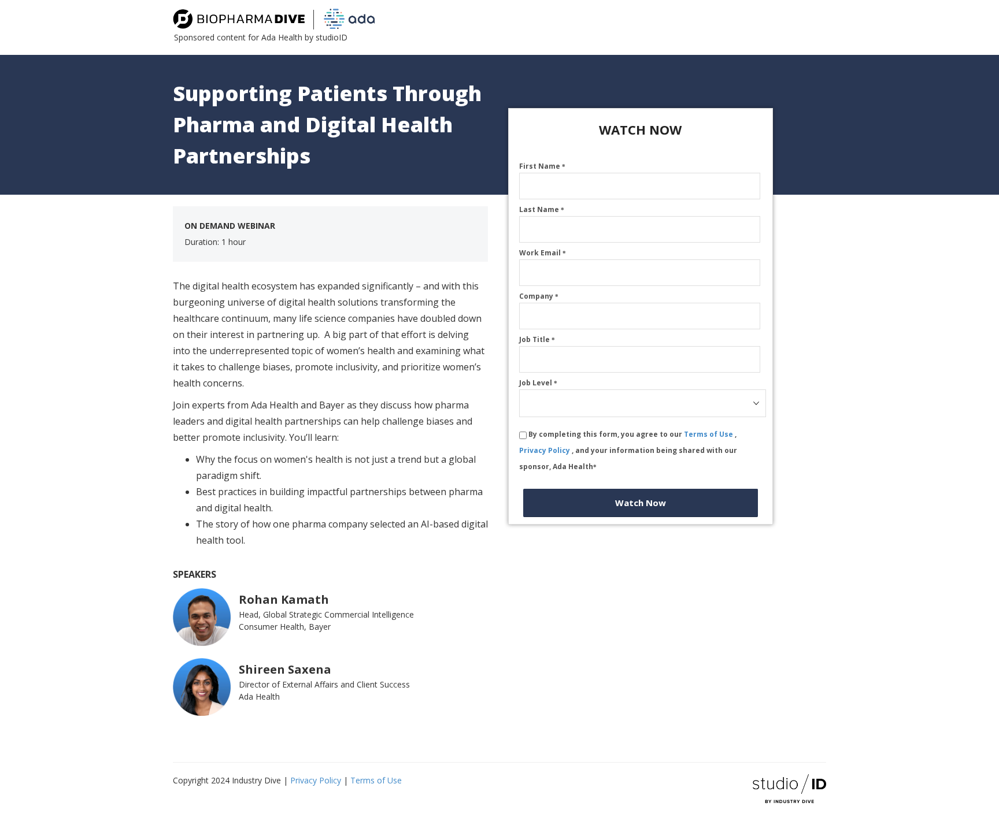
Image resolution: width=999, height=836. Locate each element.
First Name (542, 166)
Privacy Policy (545, 450)
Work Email (542, 253)
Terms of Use (709, 434)
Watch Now (640, 502)
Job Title (537, 339)
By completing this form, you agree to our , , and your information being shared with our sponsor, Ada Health (628, 450)
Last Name (541, 209)
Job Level (538, 383)
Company (538, 296)
